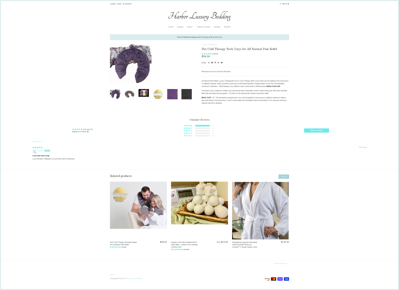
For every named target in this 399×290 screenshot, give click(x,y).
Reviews (227, 27)
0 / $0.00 (284, 4)
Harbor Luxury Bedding (133, 278)
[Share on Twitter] (212, 63)
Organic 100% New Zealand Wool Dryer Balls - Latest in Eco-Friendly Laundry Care (184, 244)
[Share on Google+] (218, 63)
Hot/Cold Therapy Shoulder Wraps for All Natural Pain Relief (123, 243)
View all (284, 177)
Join (119, 4)
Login (112, 4)
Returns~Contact (203, 27)
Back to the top (280, 263)
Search (112, 274)
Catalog (180, 27)
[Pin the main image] (215, 63)
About (189, 27)
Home (171, 27)
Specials (217, 27)
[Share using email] (222, 63)
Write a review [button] (316, 130)
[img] (37, 147)
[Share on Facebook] (209, 63)
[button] (207, 54)
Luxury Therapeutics (209, 45)
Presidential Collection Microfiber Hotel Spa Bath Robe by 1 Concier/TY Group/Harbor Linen (244, 244)
